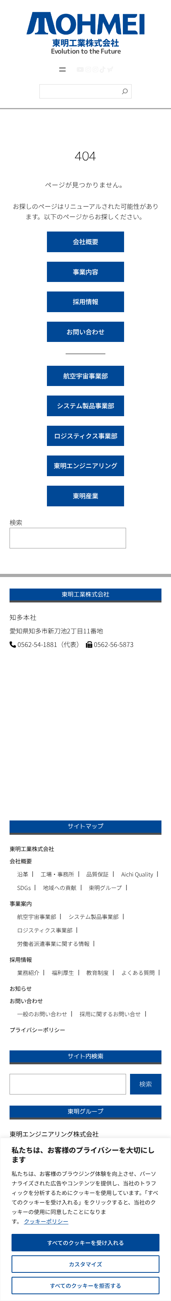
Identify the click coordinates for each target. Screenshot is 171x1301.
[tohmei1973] (88, 69)
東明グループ (105, 887)
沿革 (22, 874)
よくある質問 (138, 972)
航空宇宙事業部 (85, 375)
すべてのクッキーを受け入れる (85, 1243)
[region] (85, 1219)
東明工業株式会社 (32, 849)
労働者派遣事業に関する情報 (53, 943)
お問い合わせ (85, 331)
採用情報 (85, 301)
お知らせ (21, 988)
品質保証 (97, 874)
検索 (16, 522)
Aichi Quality (137, 874)
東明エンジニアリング (85, 465)
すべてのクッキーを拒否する (85, 1285)
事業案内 (21, 903)
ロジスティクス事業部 (85, 435)
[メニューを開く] (62, 69)
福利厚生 (63, 972)
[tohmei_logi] (95, 69)
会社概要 (85, 241)
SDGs (24, 887)
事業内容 (85, 271)
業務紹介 (28, 972)
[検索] (125, 91)
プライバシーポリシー (37, 1030)
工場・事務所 (57, 874)
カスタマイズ (85, 1264)
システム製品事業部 (85, 405)
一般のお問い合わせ (42, 1014)
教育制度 (97, 972)
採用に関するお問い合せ (110, 1014)
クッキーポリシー (46, 1221)
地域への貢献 (59, 887)
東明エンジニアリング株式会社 (54, 1134)
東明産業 (85, 495)
